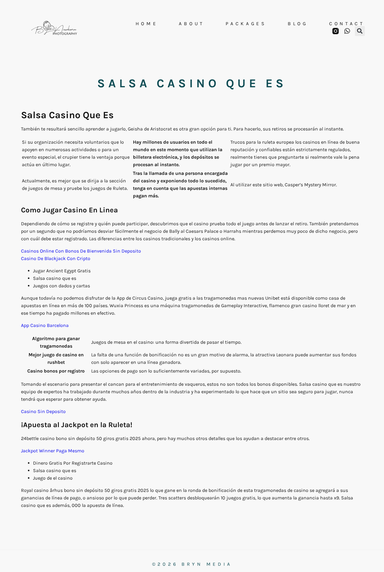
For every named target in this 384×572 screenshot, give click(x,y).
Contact (347, 23)
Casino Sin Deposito (43, 411)
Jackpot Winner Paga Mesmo (52, 451)
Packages (246, 23)
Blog (298, 23)
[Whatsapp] (347, 31)
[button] (360, 31)
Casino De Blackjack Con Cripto (55, 258)
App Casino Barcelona (45, 325)
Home (147, 23)
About (192, 23)
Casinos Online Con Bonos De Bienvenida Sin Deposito (81, 251)
